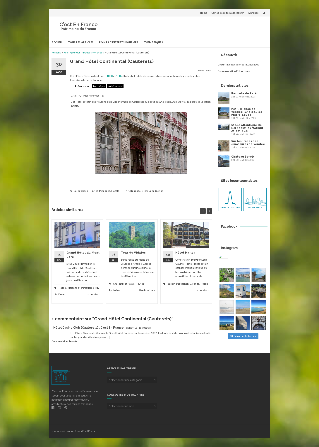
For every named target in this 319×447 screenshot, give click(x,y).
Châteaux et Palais (124, 283)
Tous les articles (80, 42)
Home (203, 12)
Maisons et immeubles (81, 287)
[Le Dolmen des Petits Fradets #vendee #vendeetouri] (258, 291)
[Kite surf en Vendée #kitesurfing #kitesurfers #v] (226, 307)
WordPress (88, 431)
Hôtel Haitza (185, 252)
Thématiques (153, 42)
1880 (110, 75)
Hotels (115, 190)
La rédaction (156, 190)
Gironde (194, 283)
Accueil (57, 42)
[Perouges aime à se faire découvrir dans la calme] (258, 323)
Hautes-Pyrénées (93, 52)
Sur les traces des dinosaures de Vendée (248, 143)
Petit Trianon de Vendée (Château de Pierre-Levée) (246, 111)
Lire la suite (91, 294)
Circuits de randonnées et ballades (238, 64)
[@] (229, 259)
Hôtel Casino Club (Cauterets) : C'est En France (88, 327)
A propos (253, 12)
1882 (119, 75)
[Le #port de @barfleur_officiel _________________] (243, 275)
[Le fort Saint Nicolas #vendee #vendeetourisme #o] (258, 275)
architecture (115, 86)
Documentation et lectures (234, 71)
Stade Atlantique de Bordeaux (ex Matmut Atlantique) (247, 128)
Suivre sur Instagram (245, 336)
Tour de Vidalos (133, 252)
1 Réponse (134, 190)
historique (99, 86)
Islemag (56, 431)
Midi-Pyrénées (72, 52)
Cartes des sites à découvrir (227, 12)
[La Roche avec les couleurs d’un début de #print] (226, 291)
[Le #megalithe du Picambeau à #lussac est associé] (226, 275)
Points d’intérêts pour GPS (118, 42)
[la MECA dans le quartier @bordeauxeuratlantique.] (243, 323)
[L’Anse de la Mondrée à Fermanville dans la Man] (258, 307)
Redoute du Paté (244, 93)
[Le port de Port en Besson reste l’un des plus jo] (226, 323)
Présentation (82, 86)
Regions (56, 52)
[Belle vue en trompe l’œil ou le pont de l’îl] (243, 307)
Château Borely (243, 156)
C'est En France (78, 24)
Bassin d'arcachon (178, 283)
